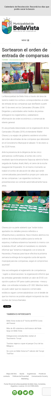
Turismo (5, 60)
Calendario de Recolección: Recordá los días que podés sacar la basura (26, 8)
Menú (24, 40)
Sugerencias (31, 374)
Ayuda (22, 374)
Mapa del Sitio (11, 374)
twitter (25, 392)
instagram (14, 392)
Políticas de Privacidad (21, 376)
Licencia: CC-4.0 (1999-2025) (28, 386)
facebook (20, 392)
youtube (30, 392)
